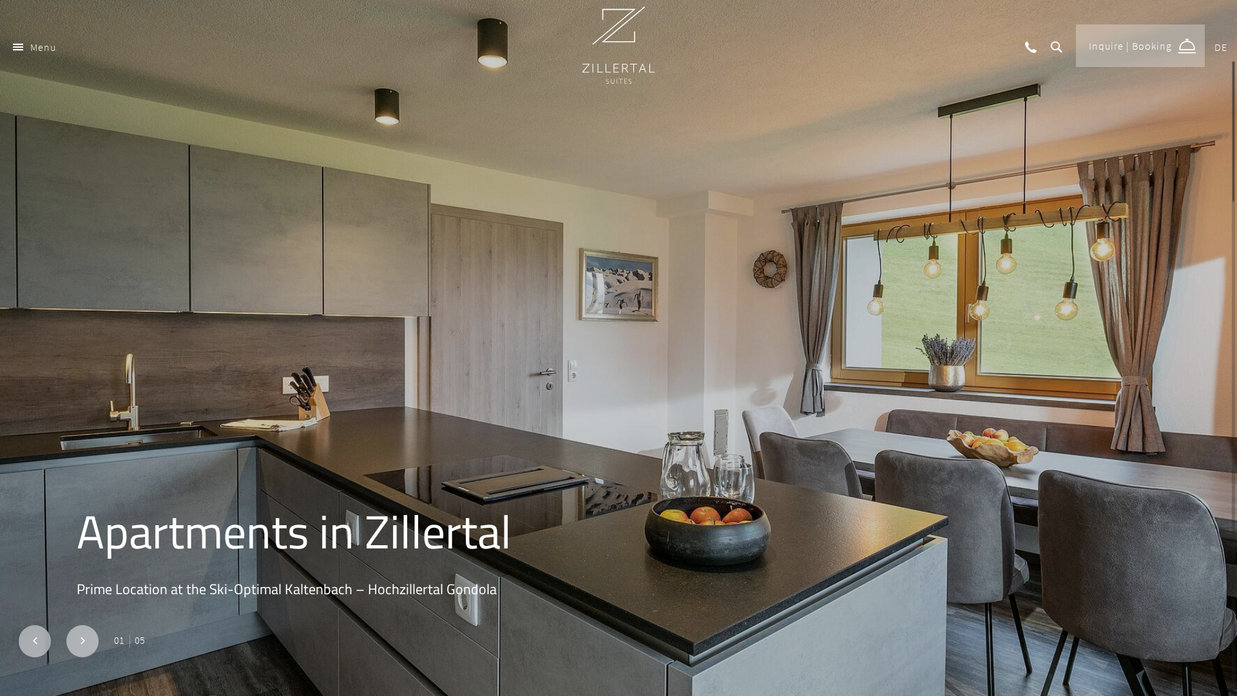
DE (1220, 47)
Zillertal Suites (618, 45)
